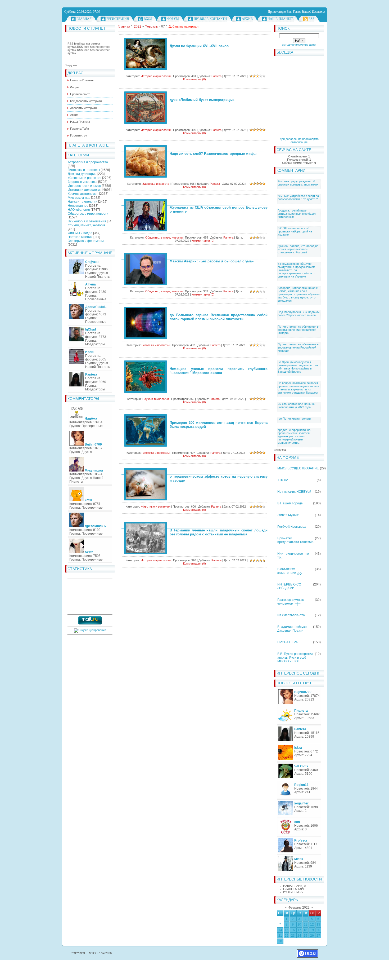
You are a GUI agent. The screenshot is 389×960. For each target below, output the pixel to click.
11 (305, 924)
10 (299, 924)
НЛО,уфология (79, 210)
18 (305, 930)
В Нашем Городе (290, 503)
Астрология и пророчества (88, 162)
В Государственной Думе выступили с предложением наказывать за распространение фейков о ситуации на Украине (296, 270)
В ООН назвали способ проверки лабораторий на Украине (295, 231)
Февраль (151, 26)
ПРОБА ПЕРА (287, 642)
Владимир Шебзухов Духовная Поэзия (292, 628)
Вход (148, 19)
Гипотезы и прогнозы (84, 170)
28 (280, 941)
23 (293, 935)
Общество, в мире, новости (88, 213)
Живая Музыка (288, 515)
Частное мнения (80, 237)
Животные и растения (84, 178)
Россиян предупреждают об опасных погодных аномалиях (298, 183)
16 (293, 930)
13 (318, 924)
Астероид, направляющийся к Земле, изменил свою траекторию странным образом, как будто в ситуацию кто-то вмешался (299, 294)
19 (312, 930)
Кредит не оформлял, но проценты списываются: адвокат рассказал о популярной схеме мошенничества (294, 436)
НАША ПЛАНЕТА (294, 885)
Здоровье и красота (82, 182)
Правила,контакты (210, 19)
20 (318, 930)
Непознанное (78, 206)
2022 (137, 26)
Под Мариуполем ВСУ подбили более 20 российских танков (298, 313)
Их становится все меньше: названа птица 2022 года (296, 405)
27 (318, 935)
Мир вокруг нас (79, 198)
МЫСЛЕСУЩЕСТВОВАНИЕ (298, 468)
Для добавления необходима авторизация (299, 140)
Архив (247, 19)
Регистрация (117, 19)
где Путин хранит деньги (294, 418)
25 (305, 935)
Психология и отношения (87, 221)
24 (299, 935)
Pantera (216, 76)
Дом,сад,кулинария (82, 174)
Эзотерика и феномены (86, 241)
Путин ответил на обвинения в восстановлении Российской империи (298, 329)
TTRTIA (282, 480)
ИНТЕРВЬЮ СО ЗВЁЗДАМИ (289, 586)
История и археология (85, 190)
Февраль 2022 (299, 907)
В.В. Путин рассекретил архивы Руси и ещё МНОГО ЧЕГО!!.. (295, 657)
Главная (84, 19)
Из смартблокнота (291, 615)
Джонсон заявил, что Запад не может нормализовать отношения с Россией (298, 249)
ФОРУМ (173, 19)
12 (312, 924)
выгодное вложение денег (299, 44)
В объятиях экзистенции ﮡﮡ (289, 571)
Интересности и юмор (84, 186)
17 (299, 930)
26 (312, 935)
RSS (311, 19)
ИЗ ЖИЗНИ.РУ (293, 892)
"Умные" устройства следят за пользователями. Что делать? (298, 197)
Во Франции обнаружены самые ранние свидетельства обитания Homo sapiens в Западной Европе (298, 366)
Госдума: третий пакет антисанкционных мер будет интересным (297, 213)
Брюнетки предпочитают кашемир (295, 540)
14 (280, 930)
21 (280, 935)
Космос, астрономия (83, 194)
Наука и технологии (82, 202)
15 (286, 930)
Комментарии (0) (194, 79)
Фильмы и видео (80, 233)
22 (286, 935)
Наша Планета (281, 19)
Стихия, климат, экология (87, 225)
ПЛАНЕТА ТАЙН (294, 889)
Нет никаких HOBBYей (294, 492)
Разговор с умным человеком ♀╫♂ (290, 601)
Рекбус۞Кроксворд (291, 527)
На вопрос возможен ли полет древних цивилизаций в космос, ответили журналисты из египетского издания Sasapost (299, 387)
